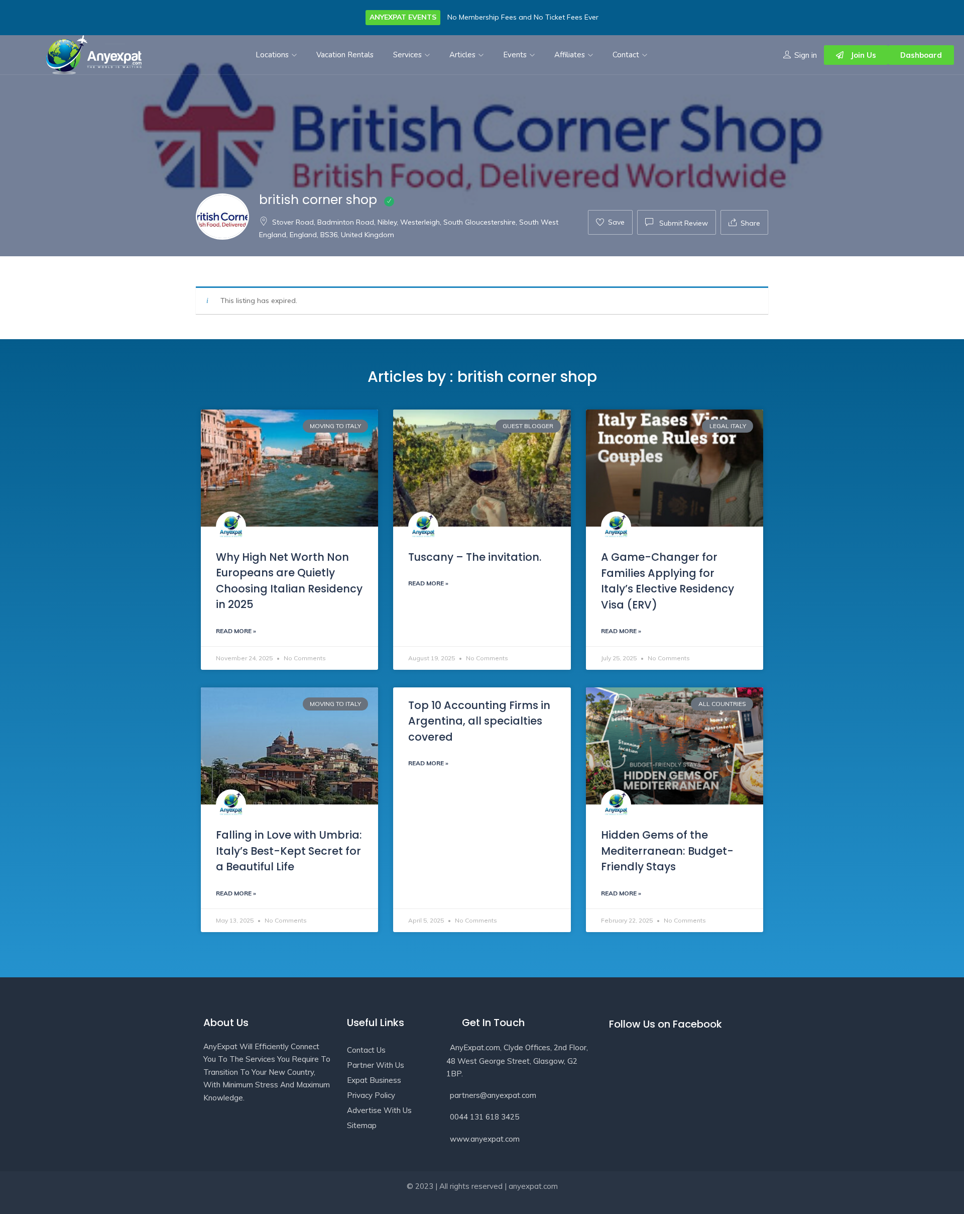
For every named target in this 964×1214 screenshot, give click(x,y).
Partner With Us (375, 1065)
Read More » (236, 631)
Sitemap (362, 1125)
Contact (627, 55)
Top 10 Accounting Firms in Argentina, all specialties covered (479, 721)
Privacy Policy (371, 1095)
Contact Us (366, 1050)
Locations (273, 55)
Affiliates (570, 55)
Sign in (805, 55)
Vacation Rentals (345, 55)
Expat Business (374, 1080)
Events (516, 55)
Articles (463, 55)
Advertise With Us (379, 1110)
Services (408, 55)
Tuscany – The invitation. (474, 557)
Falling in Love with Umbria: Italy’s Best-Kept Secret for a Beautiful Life (289, 851)
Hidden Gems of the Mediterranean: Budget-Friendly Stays (667, 851)
